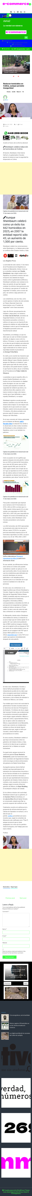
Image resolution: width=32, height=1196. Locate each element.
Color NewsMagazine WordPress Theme (15, 1192)
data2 (6, 21)
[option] (16, 64)
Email (4, 936)
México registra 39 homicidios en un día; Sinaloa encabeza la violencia (19, 1025)
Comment (5, 911)
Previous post (10, 898)
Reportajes (14, 887)
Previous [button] (7, 983)
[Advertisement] (16, 178)
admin (6, 100)
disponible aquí (12, 635)
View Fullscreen (16, 645)
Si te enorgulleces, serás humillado (20, 1015)
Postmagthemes (16, 1193)
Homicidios (6, 887)
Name (4, 929)
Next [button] (25, 983)
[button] (26, 37)
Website (4, 942)
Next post (23, 898)
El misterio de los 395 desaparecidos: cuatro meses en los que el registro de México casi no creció (16, 969)
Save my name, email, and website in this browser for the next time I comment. (14, 952)
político (10, 816)
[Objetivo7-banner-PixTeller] (16, 255)
